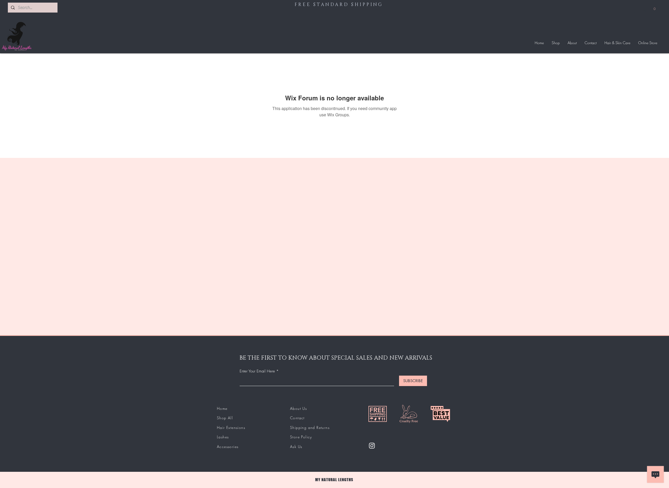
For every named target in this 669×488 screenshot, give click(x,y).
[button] (654, 8)
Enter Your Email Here (257, 371)
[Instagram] (372, 446)
